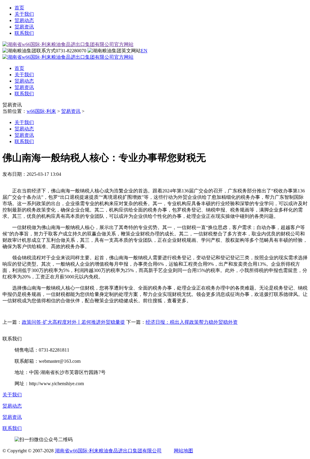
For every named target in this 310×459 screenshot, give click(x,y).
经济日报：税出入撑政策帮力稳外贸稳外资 (192, 322)
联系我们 (24, 33)
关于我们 (24, 14)
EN (144, 50)
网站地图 (183, 450)
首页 (19, 7)
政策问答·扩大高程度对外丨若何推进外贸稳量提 (73, 322)
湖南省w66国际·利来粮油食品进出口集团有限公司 (108, 450)
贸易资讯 (24, 26)
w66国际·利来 (41, 111)
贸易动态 (24, 20)
